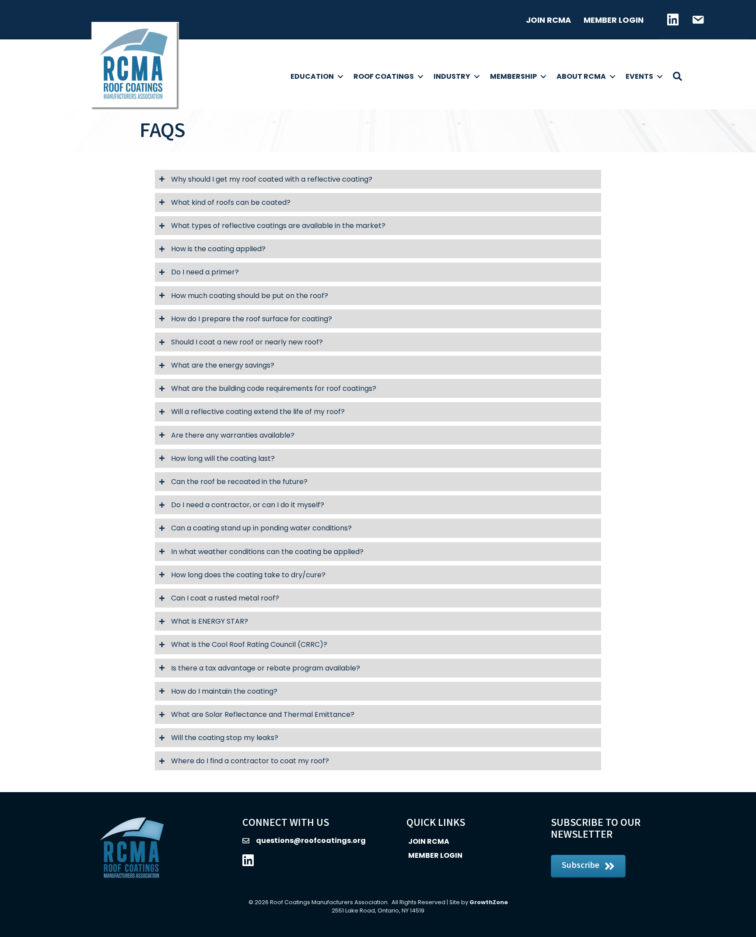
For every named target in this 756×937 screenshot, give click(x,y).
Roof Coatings (384, 76)
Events (639, 76)
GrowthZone (488, 902)
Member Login (614, 19)
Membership (513, 76)
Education (312, 76)
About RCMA (581, 76)
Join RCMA (548, 19)
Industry (452, 76)
